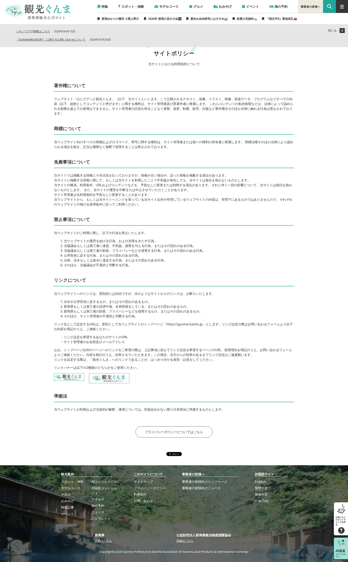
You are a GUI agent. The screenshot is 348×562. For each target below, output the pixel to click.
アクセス (97, 499)
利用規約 (140, 494)
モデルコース (70, 488)
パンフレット (101, 518)
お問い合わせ (143, 501)
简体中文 (261, 494)
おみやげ (67, 501)
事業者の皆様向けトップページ (204, 481)
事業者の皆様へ (310, 6)
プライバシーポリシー (150, 488)
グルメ (66, 494)
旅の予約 (97, 505)
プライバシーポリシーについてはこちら (174, 432)
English (260, 481)
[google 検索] (329, 6)
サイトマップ (143, 481)
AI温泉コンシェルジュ (104, 490)
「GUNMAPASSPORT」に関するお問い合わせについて (51, 39)
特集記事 (67, 507)
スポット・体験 (72, 481)
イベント (67, 514)
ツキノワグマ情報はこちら (33, 31)
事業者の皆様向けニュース (201, 488)
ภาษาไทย (261, 501)
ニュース (97, 512)
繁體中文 (261, 488)
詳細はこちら (103, 541)
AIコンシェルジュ (104, 481)
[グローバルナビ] (342, 6)
